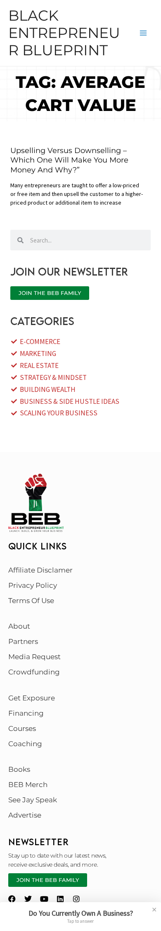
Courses (22, 728)
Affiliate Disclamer (40, 570)
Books (19, 769)
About (19, 626)
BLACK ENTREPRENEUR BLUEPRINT (64, 33)
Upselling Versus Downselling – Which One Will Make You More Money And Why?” (69, 160)
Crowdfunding (34, 672)
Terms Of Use (31, 600)
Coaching (25, 744)
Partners (23, 641)
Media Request (34, 657)
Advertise (24, 815)
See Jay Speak (32, 800)
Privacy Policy (32, 585)
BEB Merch (27, 784)
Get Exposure (31, 698)
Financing (26, 713)
